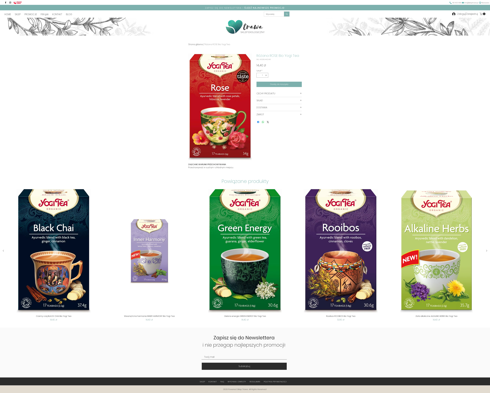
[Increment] (266, 75)
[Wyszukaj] (286, 14)
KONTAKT (213, 381)
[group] (245, 255)
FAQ (222, 381)
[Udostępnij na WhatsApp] (263, 122)
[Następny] (486, 250)
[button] (483, 14)
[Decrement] (258, 75)
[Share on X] (267, 122)
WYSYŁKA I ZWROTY (237, 381)
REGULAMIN (255, 381)
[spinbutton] (262, 75)
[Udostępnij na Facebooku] (258, 122)
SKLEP (202, 381)
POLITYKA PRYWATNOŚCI (275, 381)
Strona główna (195, 44)
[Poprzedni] (3, 250)
